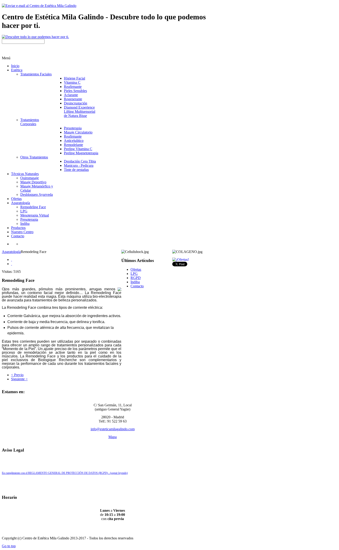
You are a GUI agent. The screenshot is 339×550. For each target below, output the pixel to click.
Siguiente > (19, 379)
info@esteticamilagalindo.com (113, 429)
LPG (134, 274)
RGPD (136, 278)
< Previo (17, 375)
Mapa (112, 437)
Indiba (135, 282)
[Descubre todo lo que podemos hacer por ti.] (35, 37)
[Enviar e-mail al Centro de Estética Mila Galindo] (39, 6)
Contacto (137, 286)
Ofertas (136, 269)
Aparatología (11, 252)
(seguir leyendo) (119, 473)
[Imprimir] (11, 260)
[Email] (11, 264)
